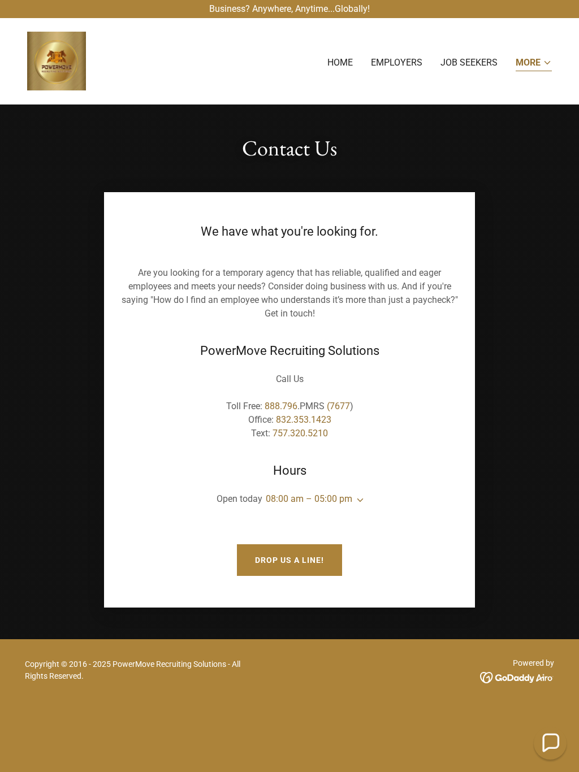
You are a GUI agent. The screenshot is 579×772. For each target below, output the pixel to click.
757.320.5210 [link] (300, 433)
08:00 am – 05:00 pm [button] (309, 498)
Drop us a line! (289, 560)
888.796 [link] (281, 406)
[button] (534, 63)
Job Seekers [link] (469, 62)
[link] (56, 60)
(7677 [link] (338, 406)
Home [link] (340, 62)
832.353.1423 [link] (303, 419)
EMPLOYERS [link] (396, 62)
